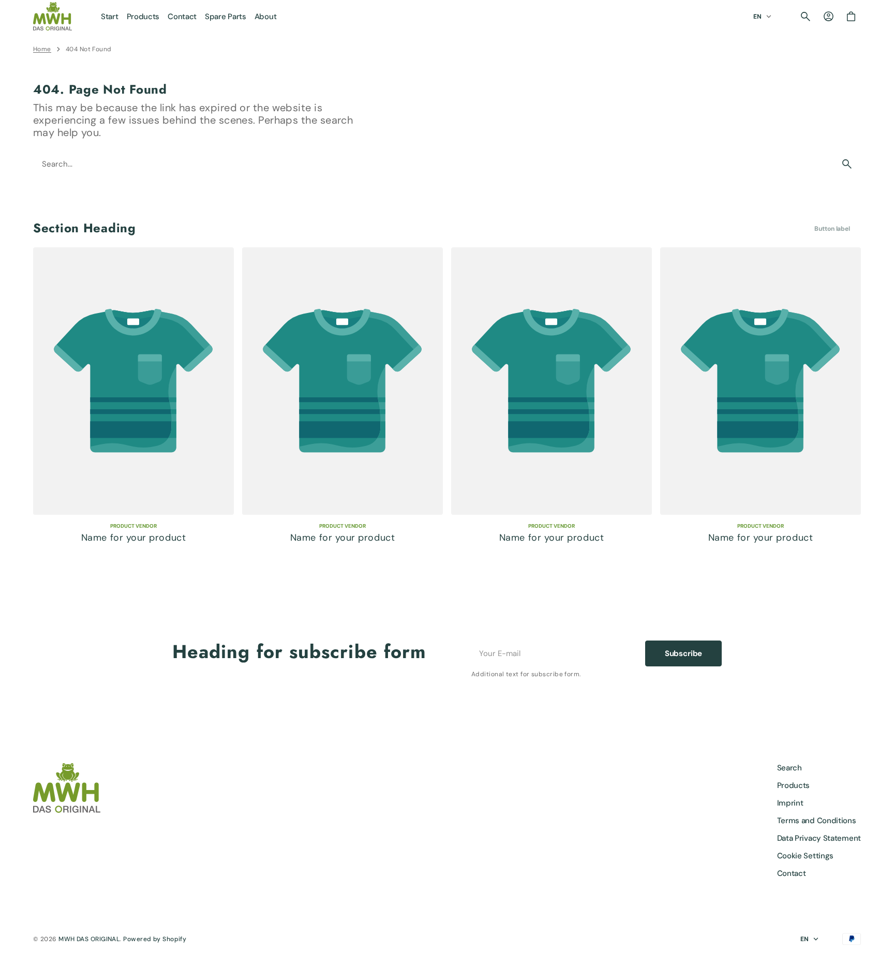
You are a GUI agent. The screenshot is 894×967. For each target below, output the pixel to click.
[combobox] (433, 164)
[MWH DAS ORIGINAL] (52, 16)
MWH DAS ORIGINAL (89, 939)
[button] (805, 16)
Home (42, 49)
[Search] (846, 164)
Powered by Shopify (154, 939)
